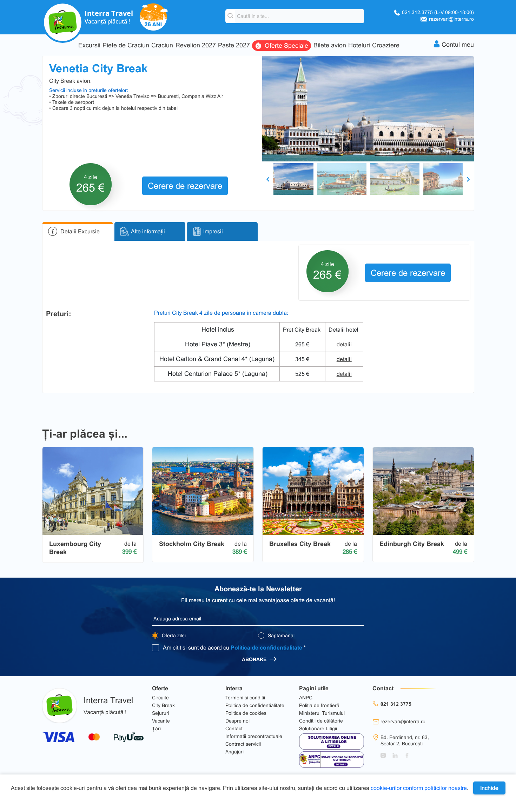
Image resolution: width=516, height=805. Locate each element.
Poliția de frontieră (319, 705)
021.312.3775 (438, 12)
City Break (163, 705)
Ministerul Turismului (322, 713)
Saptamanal (280, 635)
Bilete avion (329, 45)
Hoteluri (359, 45)
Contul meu (458, 44)
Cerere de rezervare (185, 186)
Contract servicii (243, 744)
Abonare (255, 659)
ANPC (305, 697)
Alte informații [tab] (148, 231)
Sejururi (160, 713)
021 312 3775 (396, 704)
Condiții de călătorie (321, 721)
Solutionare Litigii (318, 728)
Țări (156, 728)
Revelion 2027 (196, 45)
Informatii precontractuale (253, 736)
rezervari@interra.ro (451, 19)
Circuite (160, 697)
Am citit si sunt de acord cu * (234, 648)
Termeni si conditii (245, 697)
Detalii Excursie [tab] (80, 231)
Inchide (489, 788)
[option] (368, 108)
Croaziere (385, 45)
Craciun (162, 45)
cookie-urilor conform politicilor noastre (419, 788)
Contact (234, 728)
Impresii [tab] (213, 231)
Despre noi (237, 721)
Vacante (161, 721)
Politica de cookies (245, 713)
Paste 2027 (234, 45)
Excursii (89, 45)
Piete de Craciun (125, 45)
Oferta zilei (173, 635)
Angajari (234, 751)
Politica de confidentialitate (266, 648)
